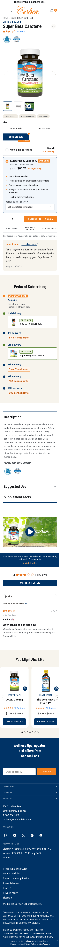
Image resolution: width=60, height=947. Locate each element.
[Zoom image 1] (30, 73)
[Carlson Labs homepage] (28, 10)
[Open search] (10, 10)
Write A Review (30, 582)
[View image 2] (18, 106)
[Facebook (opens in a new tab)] (14, 835)
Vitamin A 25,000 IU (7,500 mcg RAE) (22, 853)
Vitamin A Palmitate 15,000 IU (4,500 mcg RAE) (27, 848)
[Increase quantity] (19, 219)
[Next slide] (57, 697)
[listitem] (7, 39)
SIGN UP (47, 771)
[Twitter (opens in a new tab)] (23, 835)
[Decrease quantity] (6, 219)
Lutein (6, 857)
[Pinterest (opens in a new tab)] (32, 835)
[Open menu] (4, 10)
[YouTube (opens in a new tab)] (41, 835)
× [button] (57, 940)
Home (5, 18)
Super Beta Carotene (22, 18)
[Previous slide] (3, 697)
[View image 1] (7, 106)
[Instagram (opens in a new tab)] (6, 835)
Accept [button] (46, 944)
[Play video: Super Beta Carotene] (30, 532)
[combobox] (15, 604)
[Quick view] (25, 688)
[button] (6, 73)
